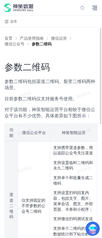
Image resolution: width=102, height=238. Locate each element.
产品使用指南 (32, 38)
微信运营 (59, 38)
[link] (32, 38)
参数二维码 (42, 43)
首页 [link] (8, 38)
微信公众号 (14, 43)
